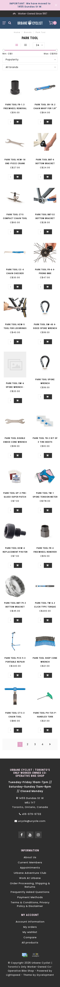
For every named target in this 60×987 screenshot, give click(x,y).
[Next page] (50, 744)
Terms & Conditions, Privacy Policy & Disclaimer (30, 904)
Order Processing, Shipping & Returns (30, 885)
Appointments (30, 867)
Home (17, 32)
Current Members (30, 862)
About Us (30, 857)
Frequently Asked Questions (30, 892)
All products (30, 942)
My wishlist (30, 932)
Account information (30, 921)
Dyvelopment (45, 975)
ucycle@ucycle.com (32, 821)
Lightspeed (13, 975)
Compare (30, 937)
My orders (30, 927)
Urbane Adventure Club (30, 873)
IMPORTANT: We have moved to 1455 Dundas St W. (30, 5)
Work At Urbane (30, 878)
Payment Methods (30, 897)
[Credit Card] (24, 955)
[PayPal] (35, 955)
